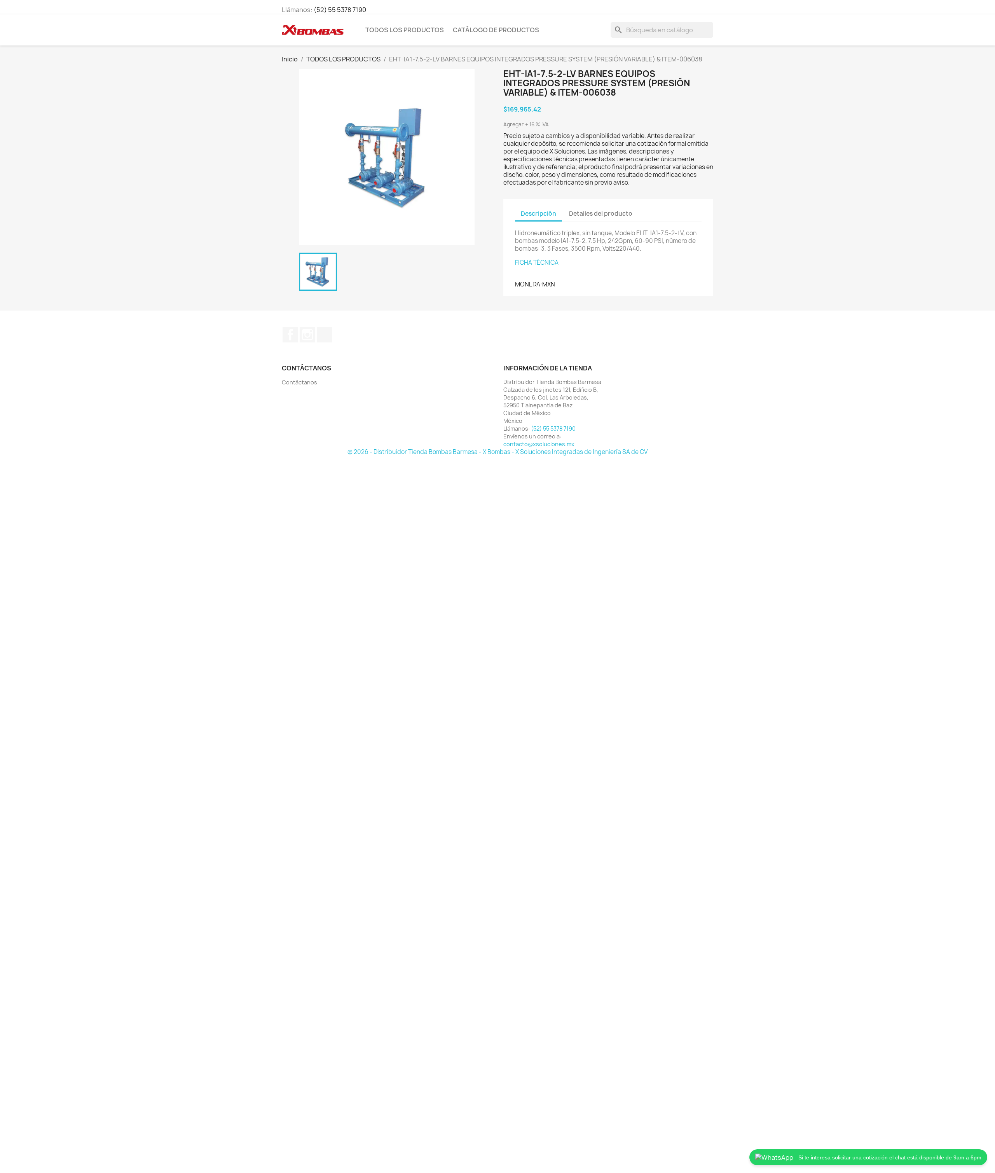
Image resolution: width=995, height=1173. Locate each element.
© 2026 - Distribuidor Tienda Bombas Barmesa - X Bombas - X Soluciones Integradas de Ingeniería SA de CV (497, 452)
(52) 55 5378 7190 (340, 9)
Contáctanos (299, 382)
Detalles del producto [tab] (600, 213)
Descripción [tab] (538, 213)
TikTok (324, 334)
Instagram (307, 334)
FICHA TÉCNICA (537, 262)
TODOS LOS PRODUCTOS (404, 30)
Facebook (290, 334)
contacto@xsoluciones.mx (538, 444)
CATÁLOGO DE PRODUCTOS (496, 30)
